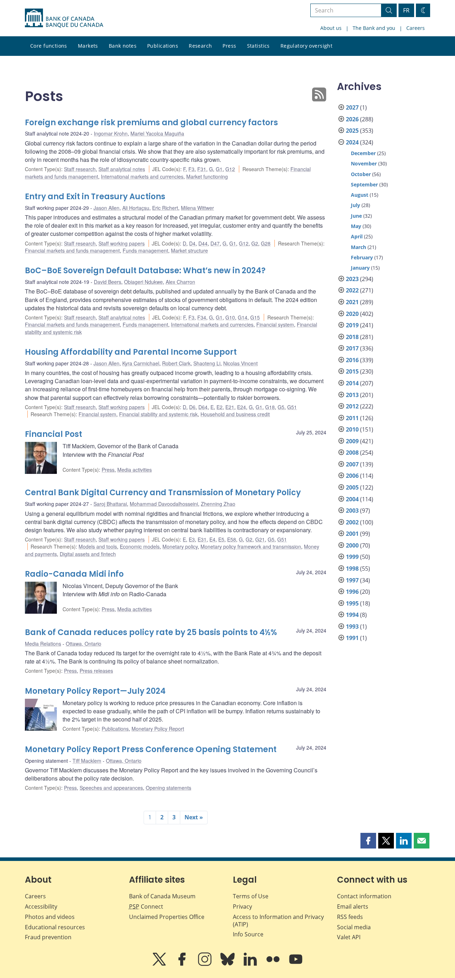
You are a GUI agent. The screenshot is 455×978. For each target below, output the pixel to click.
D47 (215, 243)
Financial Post (53, 434)
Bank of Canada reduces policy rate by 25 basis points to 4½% (151, 632)
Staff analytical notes (121, 169)
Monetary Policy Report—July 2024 (95, 691)
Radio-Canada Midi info (74, 574)
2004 (352, 499)
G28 (266, 243)
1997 (352, 580)
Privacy (242, 906)
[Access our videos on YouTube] (295, 964)
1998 (352, 568)
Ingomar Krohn (111, 133)
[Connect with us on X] (160, 964)
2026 (352, 119)
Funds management (145, 250)
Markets (88, 45)
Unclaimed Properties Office (166, 917)
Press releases (96, 670)
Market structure (189, 250)
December (363, 153)
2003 (352, 510)
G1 (219, 169)
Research (200, 45)
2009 (352, 441)
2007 (352, 464)
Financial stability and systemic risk (158, 414)
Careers (415, 28)
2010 (352, 429)
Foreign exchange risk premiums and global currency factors (151, 122)
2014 (352, 383)
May (356, 226)
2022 (352, 290)
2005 (352, 487)
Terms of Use (250, 896)
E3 (192, 539)
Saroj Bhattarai (110, 503)
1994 (352, 615)
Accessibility (41, 906)
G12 (230, 169)
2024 (352, 142)
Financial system (275, 324)
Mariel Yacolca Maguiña (157, 133)
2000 (352, 545)
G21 (260, 539)
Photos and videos (50, 917)
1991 (352, 638)
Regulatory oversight (306, 45)
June (356, 215)
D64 (203, 407)
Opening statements (168, 787)
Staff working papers (121, 243)
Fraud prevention (48, 937)
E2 (219, 407)
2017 (352, 348)
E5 (221, 539)
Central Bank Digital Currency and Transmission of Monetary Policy (163, 492)
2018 (352, 337)
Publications (162, 45)
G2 (254, 243)
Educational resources (55, 927)
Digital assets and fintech (88, 553)
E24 (241, 407)
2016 (352, 360)
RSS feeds (350, 917)
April (357, 236)
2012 (352, 406)
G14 (242, 317)
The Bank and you (374, 28)
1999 (352, 557)
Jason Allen (106, 207)
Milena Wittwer (197, 207)
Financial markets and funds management (72, 250)
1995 (352, 603)
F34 (201, 317)
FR (406, 10)
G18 (270, 407)
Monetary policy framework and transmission (250, 546)
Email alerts (352, 906)
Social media (354, 927)
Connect (146, 906)
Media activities (134, 469)
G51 (292, 407)
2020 (352, 314)
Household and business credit (235, 414)
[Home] (64, 18)
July (355, 205)
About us (331, 28)
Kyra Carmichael (140, 363)
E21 (229, 407)
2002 (352, 522)
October (361, 174)
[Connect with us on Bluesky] (228, 964)
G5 (281, 407)
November (364, 163)
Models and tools (98, 546)
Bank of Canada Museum (162, 896)
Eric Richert (165, 207)
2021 (352, 302)
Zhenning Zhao (218, 503)
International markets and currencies (142, 176)
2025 (352, 130)
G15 (255, 317)
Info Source (248, 934)
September (364, 184)
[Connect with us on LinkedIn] (251, 964)
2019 (352, 325)
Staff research (80, 169)
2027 (352, 107)
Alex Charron (180, 281)
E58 (231, 539)
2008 (352, 452)
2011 (352, 418)
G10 (230, 317)
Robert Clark (176, 363)
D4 (192, 243)
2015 (352, 371)
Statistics (258, 45)
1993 (352, 626)
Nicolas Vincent (240, 363)
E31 (202, 539)
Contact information (364, 896)
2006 (352, 476)
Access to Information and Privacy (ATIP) (278, 920)
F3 (191, 169)
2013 (352, 395)
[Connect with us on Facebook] (182, 964)
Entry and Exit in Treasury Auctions (95, 196)
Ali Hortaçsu (135, 207)
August (359, 194)
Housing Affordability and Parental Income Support (131, 352)
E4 (212, 539)
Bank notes (122, 45)
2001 (352, 534)
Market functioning (207, 176)
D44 (203, 243)
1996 (352, 592)
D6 (192, 407)
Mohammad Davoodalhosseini (164, 503)
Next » (193, 817)
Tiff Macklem (87, 760)
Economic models (140, 546)
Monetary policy (180, 546)
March (358, 247)
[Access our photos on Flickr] (273, 964)
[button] (368, 841)
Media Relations (43, 643)
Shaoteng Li (206, 363)
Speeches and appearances (111, 787)
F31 (201, 169)
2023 (352, 279)
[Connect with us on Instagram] (205, 964)
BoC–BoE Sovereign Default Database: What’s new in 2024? (145, 270)
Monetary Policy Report (158, 728)
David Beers (107, 281)
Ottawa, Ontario (83, 643)
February (362, 257)
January (360, 267)
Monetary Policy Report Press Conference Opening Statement (151, 749)
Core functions (48, 45)
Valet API (348, 937)
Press (229, 45)
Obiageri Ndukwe (143, 281)
